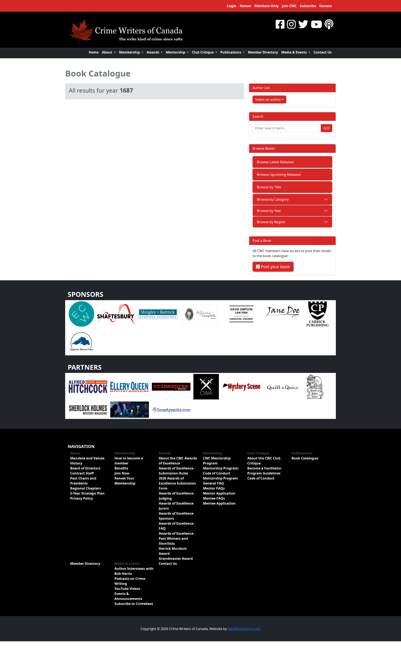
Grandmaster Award (176, 558)
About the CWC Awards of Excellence (178, 461)
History (76, 463)
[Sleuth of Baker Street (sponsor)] (314, 386)
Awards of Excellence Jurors (176, 506)
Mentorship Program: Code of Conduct (221, 471)
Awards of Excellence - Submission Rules (177, 471)
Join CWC (289, 6)
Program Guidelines (263, 473)
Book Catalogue (98, 73)
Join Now (121, 473)
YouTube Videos (127, 588)
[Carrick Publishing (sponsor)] (317, 313)
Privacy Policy (81, 498)
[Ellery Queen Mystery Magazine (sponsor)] (129, 386)
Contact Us (322, 52)
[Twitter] (303, 24)
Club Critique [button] (203, 52)
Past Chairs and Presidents (83, 481)
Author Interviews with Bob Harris (134, 571)
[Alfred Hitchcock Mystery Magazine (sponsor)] (88, 386)
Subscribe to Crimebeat (133, 603)
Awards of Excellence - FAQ (177, 526)
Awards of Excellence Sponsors (176, 516)
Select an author (268, 99)
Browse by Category (273, 199)
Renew (245, 6)
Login (231, 6)
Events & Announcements (128, 596)
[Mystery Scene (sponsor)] (241, 386)
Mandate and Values (87, 458)
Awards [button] (153, 52)
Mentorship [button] (176, 52)
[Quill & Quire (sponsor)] (282, 386)
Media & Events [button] (294, 52)
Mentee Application (219, 503)
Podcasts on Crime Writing (129, 581)
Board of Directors (85, 468)
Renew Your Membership (124, 481)
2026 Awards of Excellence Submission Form (177, 483)
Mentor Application (219, 493)
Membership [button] (130, 52)
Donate (325, 6)
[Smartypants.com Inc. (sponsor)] (171, 409)
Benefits (121, 468)
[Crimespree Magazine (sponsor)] (171, 386)
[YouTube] (316, 24)
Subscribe (308, 6)
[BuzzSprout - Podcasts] (329, 24)
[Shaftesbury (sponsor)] (116, 313)
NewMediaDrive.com (244, 628)
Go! (327, 128)
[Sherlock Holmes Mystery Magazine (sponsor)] (88, 409)
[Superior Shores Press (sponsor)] (81, 341)
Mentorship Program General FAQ (220, 481)
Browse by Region (271, 222)
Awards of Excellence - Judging (177, 496)
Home (94, 52)
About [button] (107, 52)
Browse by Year (269, 210)
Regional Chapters (85, 488)
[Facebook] (280, 24)
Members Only (266, 6)
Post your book (275, 266)
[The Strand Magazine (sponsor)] (129, 409)
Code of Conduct (260, 478)
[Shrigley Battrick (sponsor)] (158, 313)
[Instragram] (291, 24)
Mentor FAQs (214, 488)
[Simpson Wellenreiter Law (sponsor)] (241, 313)
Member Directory (263, 52)
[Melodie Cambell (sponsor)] (199, 313)
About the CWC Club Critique (263, 461)
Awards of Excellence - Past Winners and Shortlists (177, 538)
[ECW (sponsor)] (81, 313)
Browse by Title (269, 187)
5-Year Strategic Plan (87, 493)
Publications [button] (231, 52)
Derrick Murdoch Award (173, 551)
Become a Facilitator (264, 468)
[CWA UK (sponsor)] (206, 386)
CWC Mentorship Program (217, 461)
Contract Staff (82, 473)
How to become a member (128, 461)
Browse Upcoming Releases (279, 174)
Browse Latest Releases (275, 162)
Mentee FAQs (214, 498)
